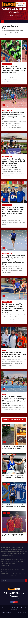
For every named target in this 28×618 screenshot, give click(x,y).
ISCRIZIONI (8, 612)
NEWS (10, 64)
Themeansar (14, 609)
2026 (5, 425)
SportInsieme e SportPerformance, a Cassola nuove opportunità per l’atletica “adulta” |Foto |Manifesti (13, 448)
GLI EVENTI (9, 454)
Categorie (19, 615)
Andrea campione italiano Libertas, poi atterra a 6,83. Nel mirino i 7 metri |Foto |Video (14, 355)
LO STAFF (14, 612)
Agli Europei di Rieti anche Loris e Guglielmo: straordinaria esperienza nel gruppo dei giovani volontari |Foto (13, 535)
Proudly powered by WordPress (9, 607)
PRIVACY (19, 612)
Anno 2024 (5, 64)
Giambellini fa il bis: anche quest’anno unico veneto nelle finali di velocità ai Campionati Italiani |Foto (14, 506)
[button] (26, 21)
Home (3, 28)
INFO (4, 612)
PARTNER (8, 615)
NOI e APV (13, 615)
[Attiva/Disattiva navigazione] (23, 22)
